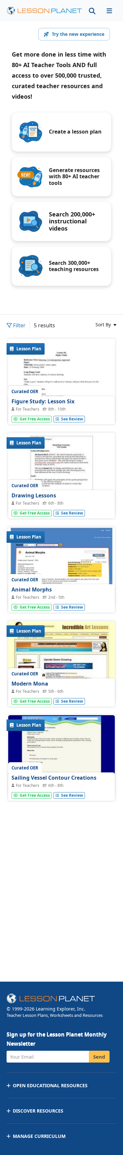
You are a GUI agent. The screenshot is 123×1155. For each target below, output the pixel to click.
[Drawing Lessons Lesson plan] (61, 473)
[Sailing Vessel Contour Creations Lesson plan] (61, 755)
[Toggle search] (92, 11)
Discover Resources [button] (38, 1111)
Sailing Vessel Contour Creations (53, 777)
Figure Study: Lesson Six (42, 401)
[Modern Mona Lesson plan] (61, 661)
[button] (109, 10)
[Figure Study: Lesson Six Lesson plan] (61, 408)
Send (99, 1056)
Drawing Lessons (33, 495)
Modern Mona (29, 683)
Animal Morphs (31, 589)
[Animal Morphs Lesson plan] (61, 567)
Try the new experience (78, 34)
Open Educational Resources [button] (50, 1085)
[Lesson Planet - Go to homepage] (44, 10)
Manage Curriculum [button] (39, 1136)
